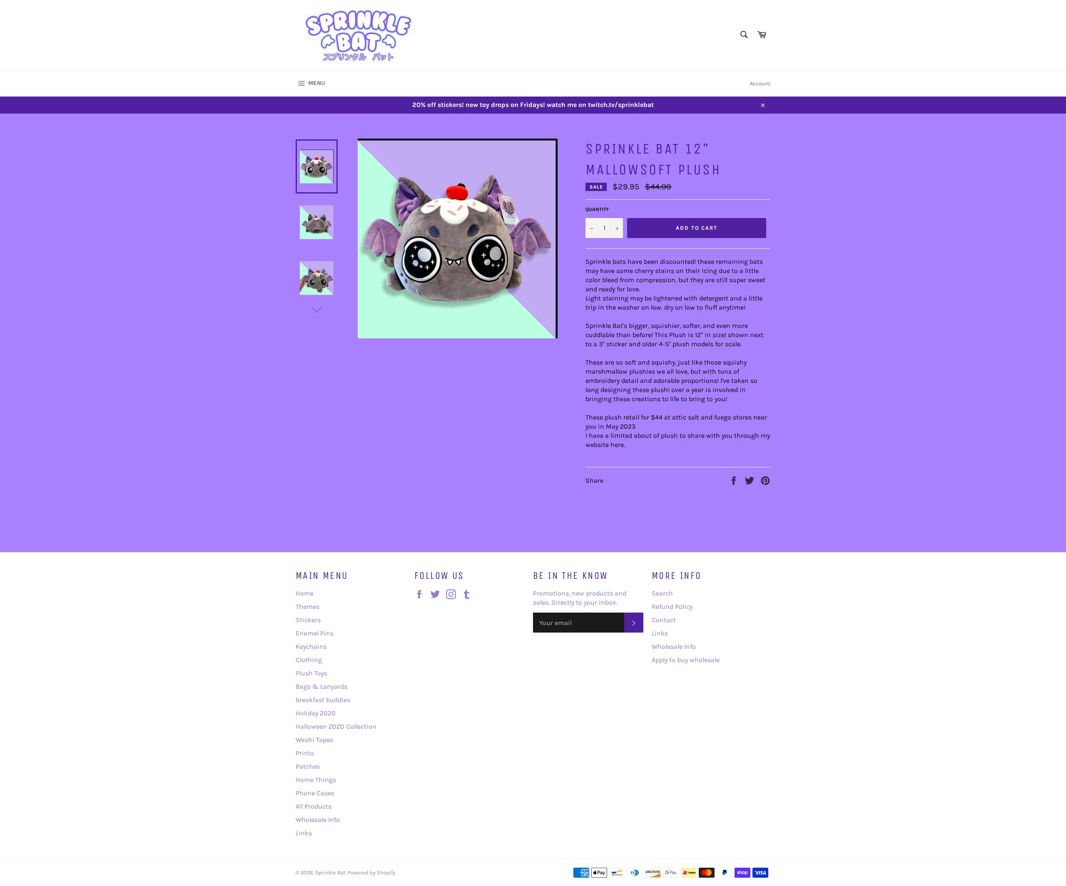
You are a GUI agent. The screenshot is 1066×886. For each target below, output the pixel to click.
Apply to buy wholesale (686, 660)
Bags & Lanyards (321, 686)
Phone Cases (315, 793)
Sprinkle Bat (330, 872)
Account (760, 83)
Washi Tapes (314, 740)
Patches (308, 766)
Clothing (309, 660)
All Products (313, 806)
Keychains (311, 646)
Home (305, 593)
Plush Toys (311, 673)
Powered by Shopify (371, 872)
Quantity (597, 209)
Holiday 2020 (316, 713)
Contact (664, 620)
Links (304, 833)
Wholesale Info (318, 820)
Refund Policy (672, 607)
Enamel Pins (315, 633)
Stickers (308, 620)
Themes (307, 607)
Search (662, 593)
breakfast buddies (323, 700)
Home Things (316, 780)
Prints (305, 753)
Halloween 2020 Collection (336, 726)
